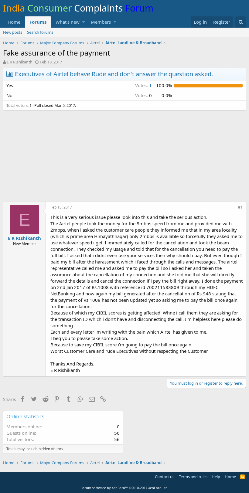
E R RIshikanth (19, 62)
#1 (240, 207)
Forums (37, 22)
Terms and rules (193, 476)
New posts (12, 32)
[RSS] (242, 476)
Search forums (40, 32)
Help (216, 476)
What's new (68, 22)
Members (101, 22)
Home (14, 22)
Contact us (164, 476)
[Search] (240, 22)
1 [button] (143, 85)
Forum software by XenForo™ (124, 487)
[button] (84, 22)
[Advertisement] (124, 159)
